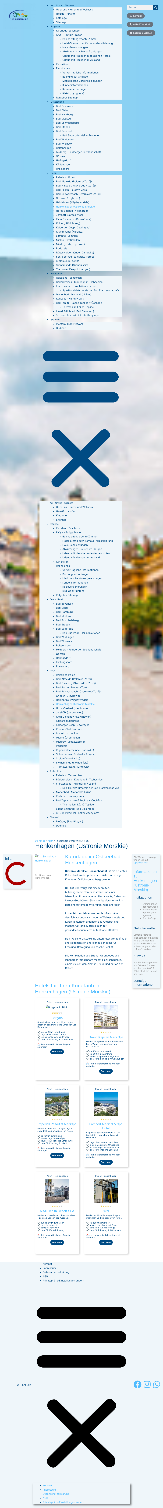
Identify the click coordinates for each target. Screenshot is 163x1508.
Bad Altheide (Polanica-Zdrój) (74, 181)
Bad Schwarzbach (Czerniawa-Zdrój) (78, 194)
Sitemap (61, 22)
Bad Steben (63, 127)
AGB (45, 1276)
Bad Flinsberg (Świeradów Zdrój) (76, 185)
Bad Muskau (63, 118)
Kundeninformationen (75, 85)
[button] (80, 417)
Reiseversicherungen (74, 89)
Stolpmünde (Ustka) (68, 260)
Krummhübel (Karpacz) (70, 231)
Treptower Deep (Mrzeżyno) (73, 269)
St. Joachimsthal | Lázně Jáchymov (77, 315)
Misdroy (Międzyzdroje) (70, 244)
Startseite (40, 840)
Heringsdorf (63, 160)
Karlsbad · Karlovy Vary (70, 298)
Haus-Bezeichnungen (75, 47)
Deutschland (57, 101)
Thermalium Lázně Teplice (78, 307)
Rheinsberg (62, 168)
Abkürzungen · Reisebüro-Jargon (82, 51)
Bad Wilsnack (64, 143)
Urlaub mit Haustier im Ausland (81, 59)
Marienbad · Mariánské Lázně (73, 294)
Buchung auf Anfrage (75, 76)
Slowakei (55, 319)
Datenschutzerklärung (56, 1272)
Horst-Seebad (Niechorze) (72, 210)
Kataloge (61, 17)
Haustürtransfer (65, 13)
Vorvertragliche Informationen (80, 72)
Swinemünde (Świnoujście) (72, 265)
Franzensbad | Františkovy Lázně (76, 286)
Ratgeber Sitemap (67, 97)
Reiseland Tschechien (69, 277)
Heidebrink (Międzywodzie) (72, 202)
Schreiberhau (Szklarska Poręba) (76, 256)
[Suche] (155, 7)
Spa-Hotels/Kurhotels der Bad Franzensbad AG (90, 290)
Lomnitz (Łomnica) (67, 235)
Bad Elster (62, 110)
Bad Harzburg (64, 114)
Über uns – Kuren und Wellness (74, 9)
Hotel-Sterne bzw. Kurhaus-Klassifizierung (87, 43)
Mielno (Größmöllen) (68, 240)
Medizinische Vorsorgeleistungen (82, 80)
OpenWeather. (141, 862)
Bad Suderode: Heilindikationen (81, 135)
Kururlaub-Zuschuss (68, 30)
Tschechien (57, 273)
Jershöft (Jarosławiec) (69, 214)
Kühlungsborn (64, 164)
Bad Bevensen (64, 106)
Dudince (61, 328)
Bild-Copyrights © (73, 93)
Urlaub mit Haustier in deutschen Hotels (86, 55)
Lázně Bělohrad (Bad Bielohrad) (75, 311)
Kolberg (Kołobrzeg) (68, 223)
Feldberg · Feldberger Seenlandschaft (78, 152)
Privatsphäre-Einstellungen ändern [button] (63, 1280)
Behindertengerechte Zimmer (79, 39)
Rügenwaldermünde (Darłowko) (75, 252)
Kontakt (47, 1263)
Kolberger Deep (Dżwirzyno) (73, 227)
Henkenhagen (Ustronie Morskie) (76, 206)
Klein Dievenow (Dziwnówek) (73, 219)
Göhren (60, 156)
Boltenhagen (63, 147)
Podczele (61, 248)
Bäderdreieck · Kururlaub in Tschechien (79, 282)
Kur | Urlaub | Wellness (62, 5)
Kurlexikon (62, 64)
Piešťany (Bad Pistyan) (69, 323)
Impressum (49, 1268)
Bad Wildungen (65, 139)
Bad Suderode (64, 131)
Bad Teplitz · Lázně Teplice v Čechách (79, 302)
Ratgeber (55, 26)
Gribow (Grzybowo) (68, 198)
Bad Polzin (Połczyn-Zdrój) (72, 189)
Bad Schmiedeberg (67, 122)
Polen (54, 173)
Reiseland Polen (65, 177)
